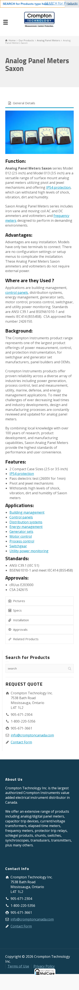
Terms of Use (18, 966)
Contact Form (21, 742)
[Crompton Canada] (39, 21)
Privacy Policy (44, 966)
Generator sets (21, 531)
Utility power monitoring (28, 551)
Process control (21, 541)
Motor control (20, 536)
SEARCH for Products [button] (61, 3)
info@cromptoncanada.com (32, 735)
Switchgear (18, 546)
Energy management (26, 526)
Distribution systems (25, 522)
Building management (26, 512)
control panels (16, 292)
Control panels (21, 517)
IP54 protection (58, 187)
